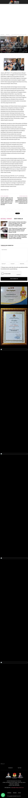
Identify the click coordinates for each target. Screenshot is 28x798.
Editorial (7, 34)
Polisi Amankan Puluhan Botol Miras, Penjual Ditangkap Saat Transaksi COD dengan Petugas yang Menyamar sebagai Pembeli (17, 223)
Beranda (2, 34)
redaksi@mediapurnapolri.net (17, 787)
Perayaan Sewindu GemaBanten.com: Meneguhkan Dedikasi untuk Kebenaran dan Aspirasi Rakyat (21, 200)
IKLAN (19, 792)
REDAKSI (14, 792)
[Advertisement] (14, 18)
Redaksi (4, 51)
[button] (26, 2)
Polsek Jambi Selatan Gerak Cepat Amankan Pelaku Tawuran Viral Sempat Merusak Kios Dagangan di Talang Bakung (7, 201)
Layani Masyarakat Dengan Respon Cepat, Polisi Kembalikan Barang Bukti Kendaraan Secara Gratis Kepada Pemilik (17, 230)
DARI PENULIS (18, 218)
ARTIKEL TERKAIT (6, 218)
